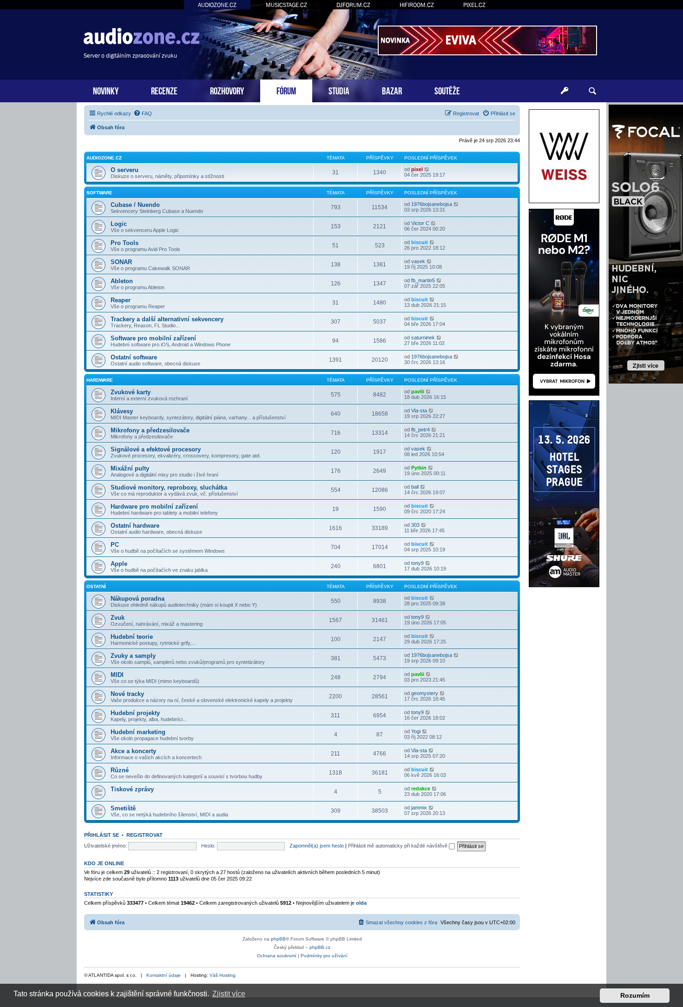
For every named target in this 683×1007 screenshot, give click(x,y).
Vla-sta (419, 410)
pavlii (417, 391)
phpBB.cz (319, 947)
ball (415, 487)
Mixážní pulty (130, 468)
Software (99, 192)
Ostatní (96, 586)
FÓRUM (286, 90)
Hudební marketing (138, 732)
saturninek (423, 337)
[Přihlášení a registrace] (564, 91)
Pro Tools (124, 242)
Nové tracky (127, 693)
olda (361, 903)
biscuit (419, 242)
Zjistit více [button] (228, 994)
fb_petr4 (420, 429)
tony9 (417, 563)
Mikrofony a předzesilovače (150, 430)
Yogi (415, 731)
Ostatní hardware (135, 525)
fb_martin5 (423, 280)
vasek (418, 261)
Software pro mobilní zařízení (153, 338)
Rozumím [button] (635, 995)
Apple (119, 563)
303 (415, 525)
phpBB (278, 938)
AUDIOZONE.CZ (217, 4)
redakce (420, 788)
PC (115, 544)
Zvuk (118, 617)
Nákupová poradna (137, 598)
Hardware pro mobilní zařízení (154, 506)
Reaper (121, 300)
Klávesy (122, 411)
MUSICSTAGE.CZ (286, 4)
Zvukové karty (131, 392)
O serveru (124, 169)
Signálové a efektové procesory (156, 449)
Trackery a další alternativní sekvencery (167, 319)
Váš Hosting (223, 975)
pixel (417, 169)
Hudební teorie (132, 636)
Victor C (420, 223)
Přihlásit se (101, 835)
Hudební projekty (135, 712)
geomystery (424, 693)
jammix (419, 807)
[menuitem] (142, 113)
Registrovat (144, 835)
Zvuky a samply (133, 655)
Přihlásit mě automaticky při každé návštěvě (398, 845)
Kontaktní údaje (163, 975)
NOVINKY (105, 90)
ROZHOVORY (227, 90)
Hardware (99, 380)
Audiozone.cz (104, 157)
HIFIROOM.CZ (417, 4)
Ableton (122, 281)
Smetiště (123, 808)
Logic (119, 223)
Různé (120, 770)
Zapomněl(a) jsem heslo (316, 845)
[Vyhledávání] (592, 91)
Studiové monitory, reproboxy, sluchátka (169, 487)
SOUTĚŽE (447, 90)
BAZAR (392, 90)
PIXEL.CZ (474, 4)
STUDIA (338, 90)
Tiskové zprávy (132, 789)
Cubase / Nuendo (135, 204)
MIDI (117, 674)
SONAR (121, 261)
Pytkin (419, 467)
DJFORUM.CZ (353, 4)
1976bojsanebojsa (431, 204)
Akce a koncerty (133, 751)
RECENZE (164, 90)
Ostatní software (134, 357)
